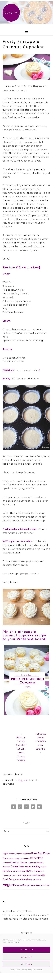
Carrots (11, 858)
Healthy (36, 866)
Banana (12, 853)
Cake (46, 853)
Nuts (36, 871)
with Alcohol (45, 885)
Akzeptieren (26, 950)
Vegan (8, 884)
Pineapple (7, 875)
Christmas (6, 863)
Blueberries (27, 854)
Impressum (38, 970)
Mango (13, 871)
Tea (34, 879)
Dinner (14, 866)
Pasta (41, 871)
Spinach (18, 879)
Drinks (21, 867)
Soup (12, 879)
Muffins (29, 871)
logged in (23, 780)
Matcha (19, 871)
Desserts (6, 867)
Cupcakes (32, 863)
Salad (29, 875)
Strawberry (26, 879)
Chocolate (36, 858)
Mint (23, 871)
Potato (14, 875)
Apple (5, 853)
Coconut (14, 862)
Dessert (40, 862)
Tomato (38, 879)
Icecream (44, 867)
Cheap (17, 858)
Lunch (6, 871)
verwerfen (26, 957)
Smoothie (40, 875)
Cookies (23, 862)
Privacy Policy (16, 970)
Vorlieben (26, 964)
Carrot (6, 858)
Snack (5, 879)
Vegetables (35, 885)
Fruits (28, 866)
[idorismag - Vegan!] (26, 24)
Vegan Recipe (22, 885)
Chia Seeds (24, 858)
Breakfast (37, 853)
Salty (33, 875)
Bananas (19, 854)
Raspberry (22, 875)
